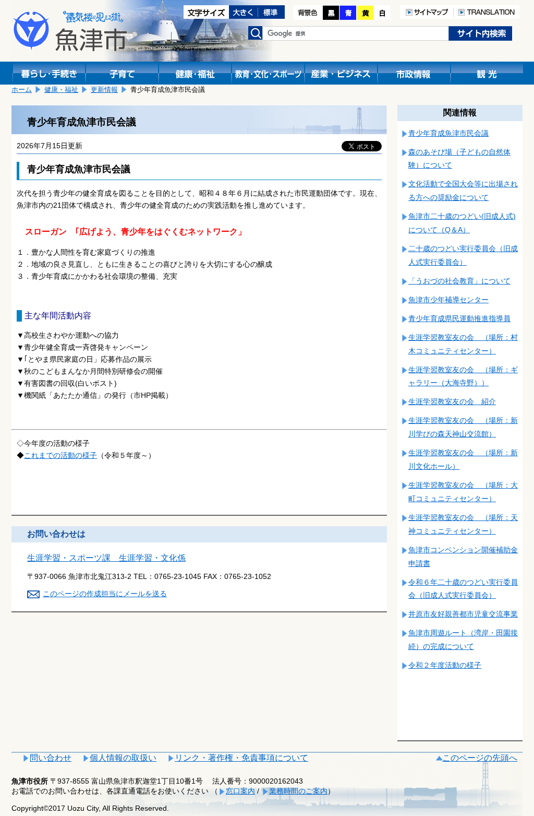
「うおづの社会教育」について (459, 281)
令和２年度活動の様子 (444, 665)
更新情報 (104, 89)
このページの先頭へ (479, 757)
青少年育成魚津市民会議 (448, 133)
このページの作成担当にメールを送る (105, 593)
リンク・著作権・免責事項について (241, 757)
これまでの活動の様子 (60, 455)
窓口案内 (240, 791)
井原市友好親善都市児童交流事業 (463, 614)
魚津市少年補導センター (448, 299)
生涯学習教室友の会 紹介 (452, 401)
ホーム (21, 89)
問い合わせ (50, 757)
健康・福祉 (61, 89)
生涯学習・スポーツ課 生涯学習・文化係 (106, 557)
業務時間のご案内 (298, 791)
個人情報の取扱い (123, 757)
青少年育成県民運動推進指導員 (459, 318)
